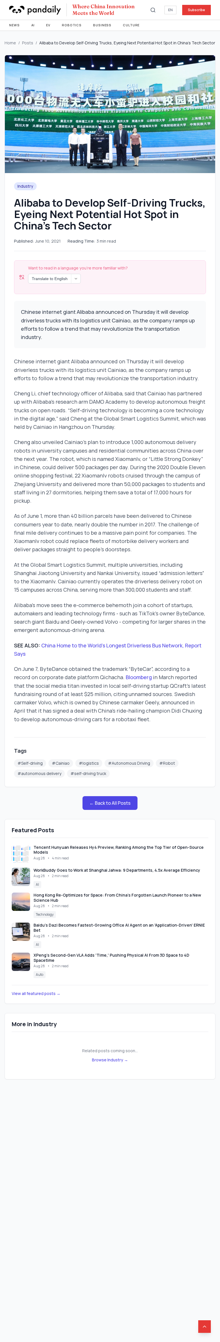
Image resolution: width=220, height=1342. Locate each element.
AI (33, 25)
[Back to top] (204, 1326)
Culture (131, 25)
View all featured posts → (36, 993)
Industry (25, 186)
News (14, 25)
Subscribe (196, 9)
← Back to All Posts (110, 803)
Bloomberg (139, 677)
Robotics (72, 25)
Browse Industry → (110, 1060)
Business (102, 25)
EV (48, 25)
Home (10, 42)
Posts (27, 42)
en (170, 9)
